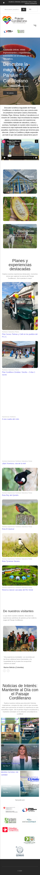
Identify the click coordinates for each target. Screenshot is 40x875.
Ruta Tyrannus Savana (10, 561)
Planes (17, 332)
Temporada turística (29, 777)
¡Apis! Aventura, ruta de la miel (14, 463)
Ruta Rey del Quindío (10, 495)
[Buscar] (23, 9)
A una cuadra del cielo (10, 419)
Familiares (5, 332)
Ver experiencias (12, 94)
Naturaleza (11, 332)
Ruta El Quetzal (8, 529)
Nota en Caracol (10, 763)
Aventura (4, 461)
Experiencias (5, 417)
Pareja (30, 461)
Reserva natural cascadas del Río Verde (17, 590)
